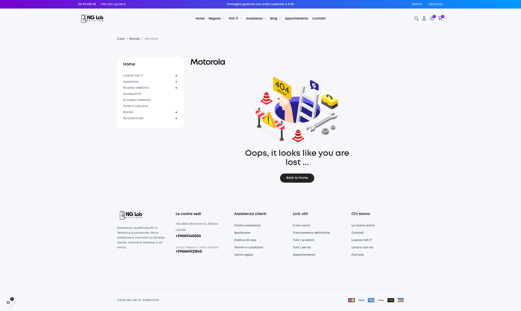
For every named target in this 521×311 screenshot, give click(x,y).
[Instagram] (140, 260)
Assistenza (130, 82)
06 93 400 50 (87, 4)
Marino (417, 4)
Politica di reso (245, 240)
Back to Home (297, 178)
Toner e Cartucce (135, 106)
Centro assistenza (247, 225)
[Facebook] (121, 260)
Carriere (357, 255)
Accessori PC (132, 94)
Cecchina (435, 4)
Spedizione (242, 233)
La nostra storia (363, 225)
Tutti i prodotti (303, 240)
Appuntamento (304, 255)
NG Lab (132, 300)
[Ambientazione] (424, 19)
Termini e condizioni (248, 247)
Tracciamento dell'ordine (311, 233)
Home (129, 64)
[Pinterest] (150, 260)
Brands (128, 112)
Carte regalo (243, 255)
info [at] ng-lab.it (113, 4)
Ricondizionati (133, 118)
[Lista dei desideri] (432, 19)
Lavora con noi (362, 247)
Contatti (357, 233)
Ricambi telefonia (136, 88)
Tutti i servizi (302, 247)
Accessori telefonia (137, 100)
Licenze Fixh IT (133, 75)
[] (8, 303)
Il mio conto (301, 225)
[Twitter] (131, 260)
